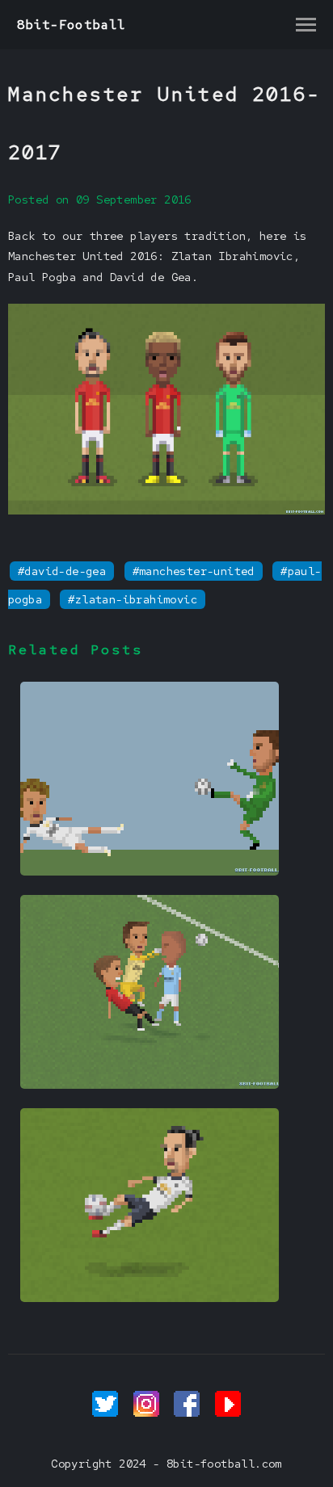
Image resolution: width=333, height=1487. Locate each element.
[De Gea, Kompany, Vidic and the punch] (149, 1084)
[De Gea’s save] (149, 871)
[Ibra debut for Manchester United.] (149, 1298)
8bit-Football (71, 24)
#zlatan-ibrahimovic (132, 599)
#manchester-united (194, 571)
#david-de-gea (62, 571)
